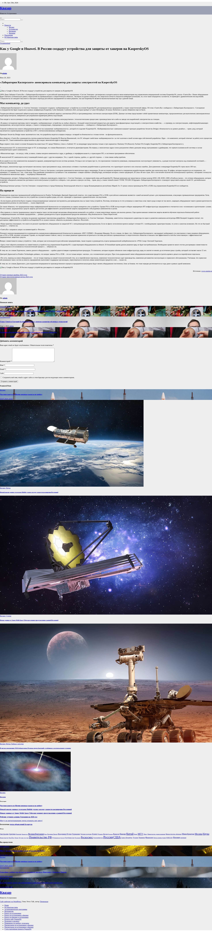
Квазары (12, 33)
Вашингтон (25, 834)
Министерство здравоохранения (156, 834)
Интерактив (8, 911)
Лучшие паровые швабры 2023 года (13, 275)
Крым (135, 834)
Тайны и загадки (17, 744)
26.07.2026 (4, 399)
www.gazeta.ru (206, 271)
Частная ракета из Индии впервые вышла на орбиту (21, 394)
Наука (8, 488)
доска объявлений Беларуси (21, 824)
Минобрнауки (188, 834)
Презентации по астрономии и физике (18, 925)
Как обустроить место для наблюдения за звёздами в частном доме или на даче (31, 883)
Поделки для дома (23, 837)
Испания (110, 834)
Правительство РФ (40, 837)
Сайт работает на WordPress (10, 901)
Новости (7, 25)
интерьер (183, 838)
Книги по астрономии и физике (16, 915)
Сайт (2, 373)
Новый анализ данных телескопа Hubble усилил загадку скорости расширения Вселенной (29, 492)
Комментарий (6, 361)
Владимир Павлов (52, 834)
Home (6, 905)
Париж (16, 837)
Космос (11, 27)
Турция (135, 838)
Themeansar (44, 901)
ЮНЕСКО (169, 838)
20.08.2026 (4, 855)
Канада (116, 834)
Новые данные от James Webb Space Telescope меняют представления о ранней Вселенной (29, 620)
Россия (108, 837)
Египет (95, 834)
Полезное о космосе (11, 921)
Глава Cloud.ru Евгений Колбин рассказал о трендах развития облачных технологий (33, 322)
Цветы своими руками (159, 838)
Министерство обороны (173, 834)
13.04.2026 (4, 887)
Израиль (100, 834)
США (117, 837)
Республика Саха (69, 838)
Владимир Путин (65, 834)
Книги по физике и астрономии (16, 917)
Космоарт (12, 31)
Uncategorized (5, 43)
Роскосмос (87, 837)
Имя (2, 365)
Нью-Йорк (11, 837)
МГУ (140, 833)
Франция (149, 837)
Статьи (8, 616)
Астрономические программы (15, 909)
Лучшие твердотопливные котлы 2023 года (16, 277)
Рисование (77, 837)
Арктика (12, 834)
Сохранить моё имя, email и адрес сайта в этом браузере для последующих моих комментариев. (39, 377)
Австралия (4, 834)
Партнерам (8, 35)
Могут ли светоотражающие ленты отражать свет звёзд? (21, 821)
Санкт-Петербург (126, 838)
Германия (76, 834)
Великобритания (36, 834)
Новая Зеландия (4, 837)
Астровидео (13, 29)
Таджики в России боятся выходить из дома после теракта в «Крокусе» (28, 332)
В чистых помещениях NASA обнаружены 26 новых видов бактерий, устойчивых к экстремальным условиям (35, 748)
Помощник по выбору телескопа (16, 923)
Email (2, 369)
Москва (198, 834)
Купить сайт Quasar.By (13, 919)
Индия (105, 834)
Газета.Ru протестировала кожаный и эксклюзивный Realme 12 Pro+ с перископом (33, 311)
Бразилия (18, 834)
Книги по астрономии (12, 913)
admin (4, 73)
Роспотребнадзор (98, 838)
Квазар (5, 8)
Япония (176, 837)
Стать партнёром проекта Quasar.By (17, 929)
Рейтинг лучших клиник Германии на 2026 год (18, 817)
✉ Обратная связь (11, 37)
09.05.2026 (4, 876)
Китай (129, 833)
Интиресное (4, 846)
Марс (145, 834)
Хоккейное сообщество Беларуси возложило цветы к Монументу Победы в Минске (33, 872)
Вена (45, 834)
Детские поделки (86, 834)
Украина (141, 838)
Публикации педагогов (58, 837)
